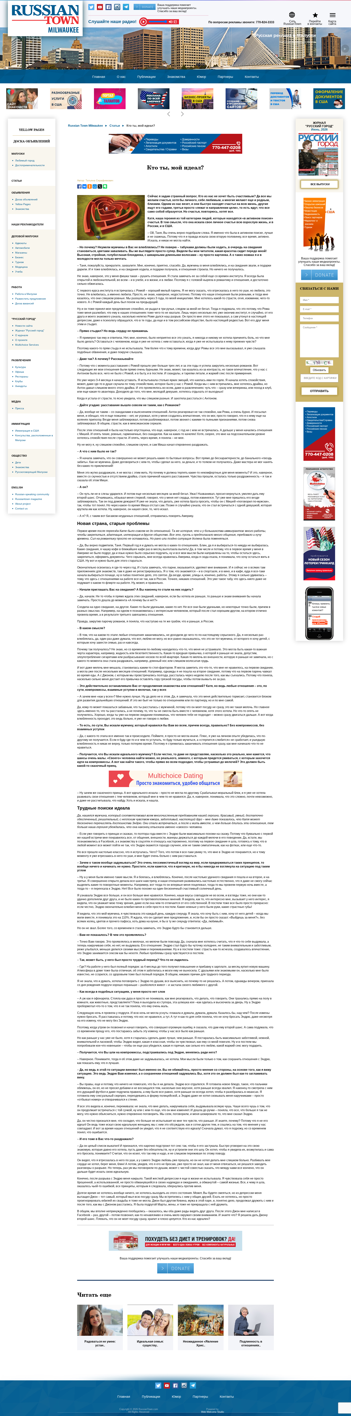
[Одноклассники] (89, 186)
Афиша (19, 371)
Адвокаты (21, 243)
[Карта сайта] (329, 13)
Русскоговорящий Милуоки (31, 471)
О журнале (21, 335)
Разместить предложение (30, 298)
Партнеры (225, 77)
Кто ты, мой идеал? (141, 125)
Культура (20, 367)
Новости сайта (24, 325)
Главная (98, 77)
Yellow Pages (31, 130)
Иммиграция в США (27, 430)
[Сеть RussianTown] (290, 13)
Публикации (146, 77)
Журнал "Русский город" (29, 330)
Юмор (201, 77)
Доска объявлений (31, 141)
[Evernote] (105, 186)
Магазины (21, 252)
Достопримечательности (30, 165)
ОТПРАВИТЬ (319, 391)
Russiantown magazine (28, 499)
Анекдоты (21, 386)
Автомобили (22, 247)
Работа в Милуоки (26, 293)
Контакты (252, 77)
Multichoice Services (27, 344)
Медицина (21, 266)
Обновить (319, 370)
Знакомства (176, 77)
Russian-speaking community (32, 494)
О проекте (21, 340)
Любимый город (24, 160)
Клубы (19, 381)
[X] (100, 186)
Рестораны (21, 376)
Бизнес (19, 257)
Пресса (19, 408)
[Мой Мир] (95, 186)
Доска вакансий (24, 303)
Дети (18, 462)
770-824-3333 (265, 22)
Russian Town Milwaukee (85, 125)
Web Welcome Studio (212, 1412)
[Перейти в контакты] (312, 13)
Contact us (21, 508)
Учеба (18, 271)
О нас (121, 77)
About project (23, 503)
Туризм (19, 262)
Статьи (115, 125)
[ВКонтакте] (84, 186)
